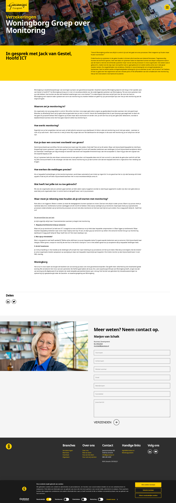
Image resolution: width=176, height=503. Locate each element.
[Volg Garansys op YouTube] (156, 451)
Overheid (66, 455)
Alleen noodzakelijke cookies (148, 495)
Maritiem (66, 453)
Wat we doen (86, 453)
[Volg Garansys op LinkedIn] (150, 451)
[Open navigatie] (167, 7)
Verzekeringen (68, 450)
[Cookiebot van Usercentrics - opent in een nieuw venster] (24, 499)
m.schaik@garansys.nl (101, 346)
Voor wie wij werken (89, 457)
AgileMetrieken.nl (128, 450)
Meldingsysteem (127, 453)
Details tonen (111, 499)
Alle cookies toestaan (148, 484)
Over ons (85, 450)
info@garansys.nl (108, 455)
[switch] (66, 499)
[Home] (17, 6)
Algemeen (66, 457)
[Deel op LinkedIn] (8, 301)
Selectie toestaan (148, 490)
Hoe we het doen (88, 455)
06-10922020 (98, 344)
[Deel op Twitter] (14, 301)
